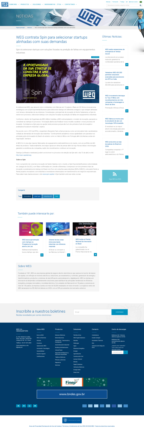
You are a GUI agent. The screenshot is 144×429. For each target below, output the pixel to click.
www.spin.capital (48, 174)
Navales (75, 340)
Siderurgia (76, 343)
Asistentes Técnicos (97, 340)
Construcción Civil (78, 356)
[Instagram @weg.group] (18, 405)
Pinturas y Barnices (60, 360)
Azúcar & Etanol (77, 359)
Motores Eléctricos (60, 335)
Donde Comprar (96, 337)
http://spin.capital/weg (23, 155)
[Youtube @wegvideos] (35, 405)
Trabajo (122, 2)
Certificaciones (41, 356)
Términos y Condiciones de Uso (72, 426)
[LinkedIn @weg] (29, 405)
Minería (75, 361)
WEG (4, 4)
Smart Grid (76, 372)
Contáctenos (70, 4)
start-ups (37, 196)
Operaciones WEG (41, 346)
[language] (141, 2)
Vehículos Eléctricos (78, 367)
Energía (75, 351)
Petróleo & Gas (77, 335)
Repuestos (58, 362)
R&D (56, 196)
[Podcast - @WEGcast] (24, 405)
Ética (59, 4)
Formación (115, 2)
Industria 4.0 (48, 196)
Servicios (57, 365)
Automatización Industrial (62, 345)
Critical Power (58, 350)
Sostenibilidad (40, 351)
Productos (25, 4)
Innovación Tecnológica (43, 348)
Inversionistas (50, 4)
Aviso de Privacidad (35, 426)
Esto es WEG (40, 335)
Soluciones (37, 4)
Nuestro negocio (41, 353)
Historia (39, 340)
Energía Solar (77, 369)
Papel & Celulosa (77, 364)
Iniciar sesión (134, 2)
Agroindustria (77, 353)
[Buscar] (141, 5)
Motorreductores (59, 337)
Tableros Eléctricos (60, 357)
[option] (31, 237)
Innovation (27, 196)
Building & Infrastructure (61, 347)
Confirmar (119, 312)
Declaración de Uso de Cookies (51, 426)
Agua (74, 346)
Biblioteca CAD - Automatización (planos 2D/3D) (118, 341)
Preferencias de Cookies (73, 420)
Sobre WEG (13, 4)
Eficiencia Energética (78, 348)
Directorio (39, 343)
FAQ (93, 343)
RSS (84, 426)
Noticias (108, 2)
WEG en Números (41, 337)
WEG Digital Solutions (79, 337)
